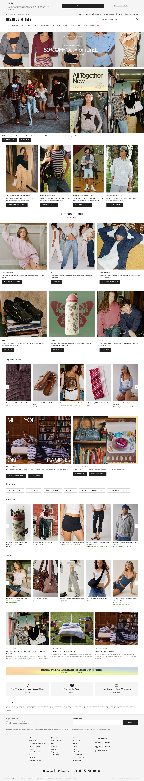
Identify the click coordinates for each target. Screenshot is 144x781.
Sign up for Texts (104, 746)
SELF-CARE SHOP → (15, 490)
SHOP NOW (72, 64)
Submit (130, 722)
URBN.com (49, 778)
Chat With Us (102, 750)
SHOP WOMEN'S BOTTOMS (17, 205)
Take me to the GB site (121, 6)
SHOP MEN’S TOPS (115, 205)
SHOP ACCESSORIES (97, 474)
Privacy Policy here (84, 729)
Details (28, 14)
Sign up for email (104, 742)
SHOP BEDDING (36, 476)
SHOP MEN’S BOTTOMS (82, 205)
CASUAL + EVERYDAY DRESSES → (92, 490)
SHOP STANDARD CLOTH (110, 282)
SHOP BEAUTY (79, 474)
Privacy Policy (10, 778)
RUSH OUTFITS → (33, 490)
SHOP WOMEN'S (9, 140)
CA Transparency (30, 778)
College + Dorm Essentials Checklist (62, 651)
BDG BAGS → (70, 490)
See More (9, 710)
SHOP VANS (8, 349)
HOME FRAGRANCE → (53, 490)
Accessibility (40, 778)
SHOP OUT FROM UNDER (12, 282)
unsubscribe (100, 729)
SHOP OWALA (57, 349)
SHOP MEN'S (25, 140)
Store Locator (102, 738)
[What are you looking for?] (126, 19)
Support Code (58, 778)
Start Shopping (83, 6)
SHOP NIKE (105, 349)
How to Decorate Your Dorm (104, 651)
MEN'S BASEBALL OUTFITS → (119, 490)
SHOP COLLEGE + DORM (16, 476)
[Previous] (8, 387)
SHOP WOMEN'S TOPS (49, 205)
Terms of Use (19, 778)
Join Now (27, 692)
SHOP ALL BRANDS (72, 217)
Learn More (72, 692)
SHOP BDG (56, 282)
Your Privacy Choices (70, 778)
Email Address (78, 718)
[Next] (136, 387)
